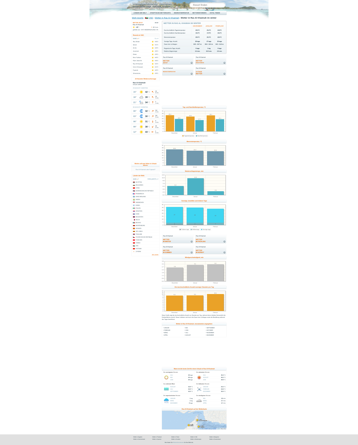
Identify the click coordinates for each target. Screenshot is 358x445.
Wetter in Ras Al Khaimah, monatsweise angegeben (194, 324)
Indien (138, 199)
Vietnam (138, 248)
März (166, 332)
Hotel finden (215, 13)
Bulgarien (139, 185)
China (138, 188)
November (210, 332)
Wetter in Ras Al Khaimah (167, 18)
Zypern (138, 251)
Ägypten (139, 182)
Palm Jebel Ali (137, 60)
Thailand (139, 234)
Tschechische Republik (144, 237)
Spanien (138, 228)
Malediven (139, 217)
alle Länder (155, 254)
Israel (138, 205)
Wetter (200, 61)
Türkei (138, 243)
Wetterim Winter (167, 240)
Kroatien (139, 211)
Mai (186, 328)
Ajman (135, 45)
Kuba (137, 214)
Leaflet (218, 428)
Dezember (197, 26)
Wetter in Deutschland (215, 439)
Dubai (135, 54)
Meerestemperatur (181, 13)
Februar (220, 26)
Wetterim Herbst (200, 251)
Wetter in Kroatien (175, 439)
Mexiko (138, 222)
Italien (138, 208)
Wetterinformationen (178, 442)
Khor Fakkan (137, 57)
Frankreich (140, 193)
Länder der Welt (140, 13)
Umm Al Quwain (138, 67)
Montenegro (140, 225)
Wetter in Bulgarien (214, 437)
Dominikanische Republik (145, 191)
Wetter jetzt (138, 22)
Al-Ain (135, 48)
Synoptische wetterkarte (160, 13)
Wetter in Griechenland (139, 439)
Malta (138, 219)
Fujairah (135, 70)
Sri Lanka (139, 231)
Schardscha (136, 73)
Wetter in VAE (193, 437)
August (188, 335)
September (211, 328)
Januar (209, 26)
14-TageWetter (199, 73)
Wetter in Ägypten (137, 437)
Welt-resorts (137, 18)
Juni (186, 330)
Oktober (210, 330)
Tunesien (139, 240)
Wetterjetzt (166, 62)
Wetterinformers (199, 13)
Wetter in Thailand (157, 437)
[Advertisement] (209, 91)
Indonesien (140, 202)
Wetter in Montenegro (195, 439)
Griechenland (141, 196)
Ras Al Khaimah (138, 64)
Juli (186, 332)
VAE (151, 18)
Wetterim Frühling (201, 240)
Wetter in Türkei (175, 437)
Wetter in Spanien (156, 439)
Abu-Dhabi (136, 41)
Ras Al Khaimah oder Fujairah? (145, 169)
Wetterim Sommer (167, 251)
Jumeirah (136, 51)
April (166, 335)
